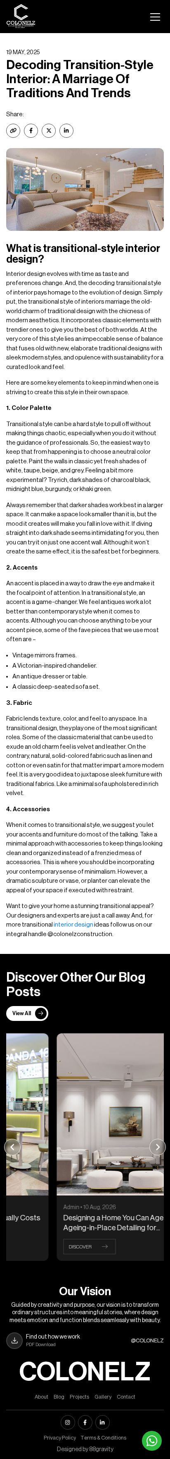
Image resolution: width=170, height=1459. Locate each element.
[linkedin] (102, 1422)
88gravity (101, 1449)
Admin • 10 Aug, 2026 (45, 1207)
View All (21, 1013)
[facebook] (85, 1422)
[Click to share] (31, 131)
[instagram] (68, 1422)
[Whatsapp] (152, 1441)
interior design (73, 925)
